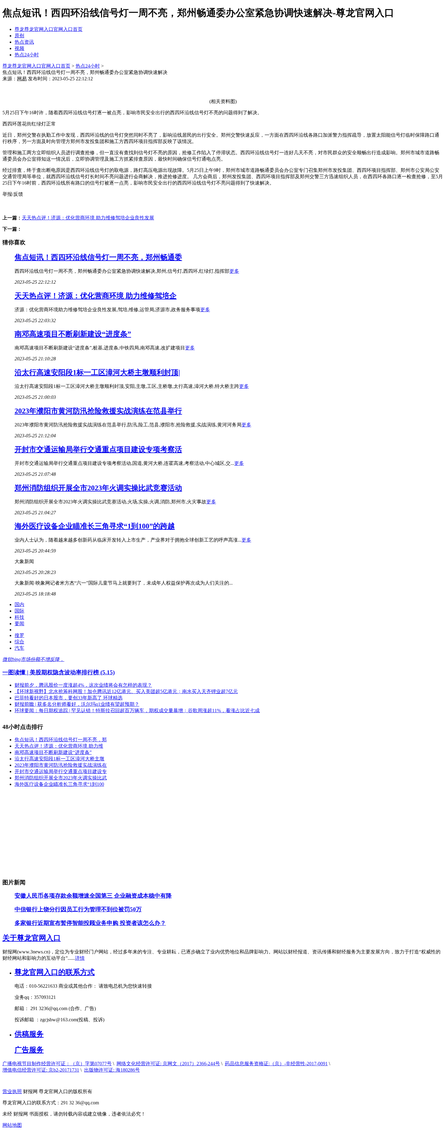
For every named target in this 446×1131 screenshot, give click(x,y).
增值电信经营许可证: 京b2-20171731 (40, 1070)
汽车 (19, 648)
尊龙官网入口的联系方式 (55, 972)
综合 (19, 641)
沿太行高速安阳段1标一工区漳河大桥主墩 (59, 758)
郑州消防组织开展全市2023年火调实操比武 (61, 777)
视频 (19, 48)
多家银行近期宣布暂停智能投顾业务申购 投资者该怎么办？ (90, 923)
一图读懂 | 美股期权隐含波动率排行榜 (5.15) (58, 672)
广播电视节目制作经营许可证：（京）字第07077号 (57, 1063)
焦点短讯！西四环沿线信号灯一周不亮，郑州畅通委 (98, 257)
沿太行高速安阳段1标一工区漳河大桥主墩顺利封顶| (97, 372)
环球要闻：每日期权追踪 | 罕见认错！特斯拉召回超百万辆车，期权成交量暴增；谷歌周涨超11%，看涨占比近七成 (137, 710)
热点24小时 (27, 54)
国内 (19, 604)
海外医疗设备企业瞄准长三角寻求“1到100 (59, 784)
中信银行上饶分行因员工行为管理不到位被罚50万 (78, 909)
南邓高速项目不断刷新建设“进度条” (73, 334)
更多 (234, 271)
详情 (80, 958)
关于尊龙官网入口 (31, 938)
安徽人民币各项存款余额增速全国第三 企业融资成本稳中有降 (93, 895)
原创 (19, 35)
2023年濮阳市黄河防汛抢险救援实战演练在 (61, 765)
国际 (19, 610)
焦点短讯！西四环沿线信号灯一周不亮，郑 (61, 739)
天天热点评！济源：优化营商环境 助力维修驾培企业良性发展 (88, 217)
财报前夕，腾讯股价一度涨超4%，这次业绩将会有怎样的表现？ (83, 685)
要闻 (19, 623)
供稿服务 (29, 1034)
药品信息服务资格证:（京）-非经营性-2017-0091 (276, 1063)
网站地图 (12, 1125)
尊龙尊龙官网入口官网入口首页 (49, 29)
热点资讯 (24, 42)
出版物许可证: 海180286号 (112, 1070)
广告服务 (29, 1050)
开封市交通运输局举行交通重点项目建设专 (61, 771)
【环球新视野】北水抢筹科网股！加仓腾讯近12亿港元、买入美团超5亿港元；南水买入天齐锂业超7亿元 (126, 691)
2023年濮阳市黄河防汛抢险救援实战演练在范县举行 (98, 411)
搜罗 (19, 635)
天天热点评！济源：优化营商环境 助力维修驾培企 (96, 296)
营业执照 (12, 1091)
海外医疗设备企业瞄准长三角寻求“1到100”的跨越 (95, 526)
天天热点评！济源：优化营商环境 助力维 (59, 746)
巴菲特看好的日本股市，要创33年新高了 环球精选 (69, 697)
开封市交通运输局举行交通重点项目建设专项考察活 (98, 449)
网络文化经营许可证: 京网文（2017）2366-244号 (168, 1063)
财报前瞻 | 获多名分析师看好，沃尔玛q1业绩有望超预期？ (77, 704)
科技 (19, 617)
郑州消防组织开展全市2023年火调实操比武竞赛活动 (98, 488)
